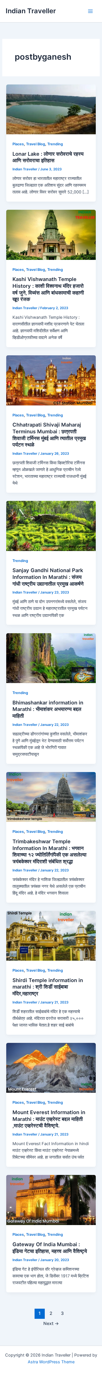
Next (51, 1323)
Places (18, 144)
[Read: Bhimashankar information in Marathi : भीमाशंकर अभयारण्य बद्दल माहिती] (50, 657)
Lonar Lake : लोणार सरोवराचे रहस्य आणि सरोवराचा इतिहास (48, 157)
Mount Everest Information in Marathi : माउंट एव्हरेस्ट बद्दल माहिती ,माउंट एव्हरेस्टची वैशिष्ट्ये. (48, 1118)
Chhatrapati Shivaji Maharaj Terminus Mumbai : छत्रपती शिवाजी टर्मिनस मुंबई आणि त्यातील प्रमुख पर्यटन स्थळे (49, 434)
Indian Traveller (31, 11)
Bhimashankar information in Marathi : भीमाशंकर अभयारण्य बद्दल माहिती (47, 709)
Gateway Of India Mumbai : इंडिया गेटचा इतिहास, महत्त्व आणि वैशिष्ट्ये (49, 1247)
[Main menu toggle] (90, 11)
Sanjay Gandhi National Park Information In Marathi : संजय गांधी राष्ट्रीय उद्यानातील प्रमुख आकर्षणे (48, 576)
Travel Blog (35, 144)
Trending (55, 144)
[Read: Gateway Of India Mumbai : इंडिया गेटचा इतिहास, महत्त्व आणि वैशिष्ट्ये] (50, 1199)
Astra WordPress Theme (51, 1361)
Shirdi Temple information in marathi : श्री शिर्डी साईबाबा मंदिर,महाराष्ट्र (47, 986)
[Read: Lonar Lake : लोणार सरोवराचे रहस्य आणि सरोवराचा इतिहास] (50, 109)
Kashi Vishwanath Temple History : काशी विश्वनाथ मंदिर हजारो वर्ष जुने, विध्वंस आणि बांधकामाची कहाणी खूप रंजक (48, 289)
